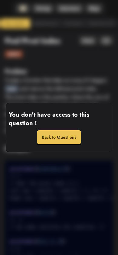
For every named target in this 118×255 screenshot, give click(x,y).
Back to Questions (59, 137)
